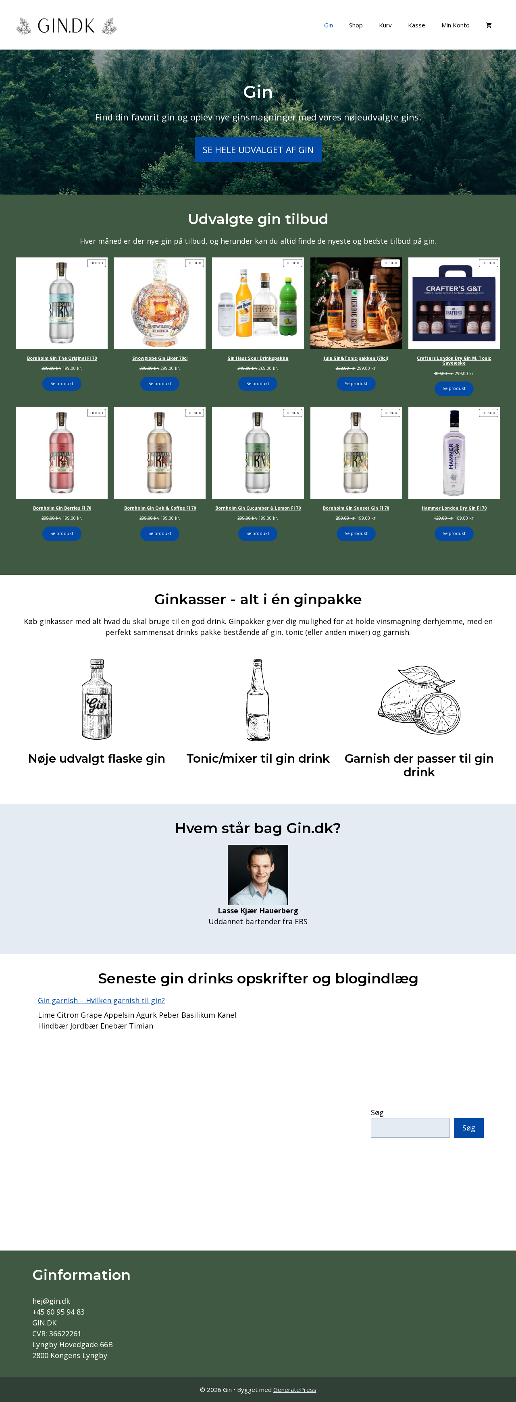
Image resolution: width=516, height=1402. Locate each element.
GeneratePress (294, 1389)
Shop (356, 25)
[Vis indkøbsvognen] (489, 25)
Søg (377, 1112)
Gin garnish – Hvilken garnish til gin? (101, 1000)
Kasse (416, 25)
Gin (328, 25)
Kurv (385, 25)
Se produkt (61, 383)
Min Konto (455, 25)
